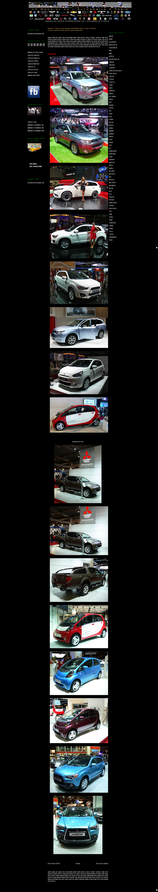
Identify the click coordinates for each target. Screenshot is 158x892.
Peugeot (111, 197)
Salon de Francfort (34, 55)
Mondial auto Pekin (34, 75)
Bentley (111, 56)
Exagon (111, 105)
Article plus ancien (102, 863)
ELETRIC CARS (101, 39)
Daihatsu (112, 91)
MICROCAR (57, 45)
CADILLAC (87, 37)
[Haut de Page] (157, 890)
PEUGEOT (75, 45)
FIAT (57, 41)
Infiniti (111, 137)
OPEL (71, 45)
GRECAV (71, 41)
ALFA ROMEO (59, 37)
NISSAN (68, 45)
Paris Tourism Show (36, 166)
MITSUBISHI (63, 45)
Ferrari (111, 108)
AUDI (63, 37)
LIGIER (68, 43)
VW (97, 47)
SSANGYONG (57, 47)
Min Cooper (112, 182)
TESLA (73, 47)
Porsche (111, 200)
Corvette (112, 82)
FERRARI (54, 41)
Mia (110, 177)
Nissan (111, 188)
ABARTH (49, 37)
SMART (51, 47)
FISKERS (60, 41)
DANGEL (83, 39)
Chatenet (112, 65)
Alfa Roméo (112, 42)
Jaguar (111, 142)
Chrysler (111, 76)
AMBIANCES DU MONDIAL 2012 (36, 125)
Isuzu (110, 139)
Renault (111, 205)
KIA (101, 41)
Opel (110, 191)
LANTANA (61, 43)
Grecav (111, 122)
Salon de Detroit (33, 70)
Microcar (111, 180)
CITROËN (55, 39)
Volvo (110, 240)
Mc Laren (111, 171)
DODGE (95, 39)
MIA (54, 45)
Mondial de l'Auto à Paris (35, 52)
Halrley (111, 125)
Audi (110, 50)
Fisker (111, 114)
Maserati (112, 162)
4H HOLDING (92, 45)
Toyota (111, 234)
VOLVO (94, 47)
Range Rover (113, 203)
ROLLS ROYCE (98, 45)
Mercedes (112, 174)
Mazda (111, 168)
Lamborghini (112, 151)
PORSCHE (82, 45)
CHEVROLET (98, 37)
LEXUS (65, 43)
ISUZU (91, 41)
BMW (79, 37)
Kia (110, 148)
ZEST (99, 47)
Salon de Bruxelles (34, 58)
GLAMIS (67, 41)
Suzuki (111, 228)
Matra (111, 165)
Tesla (111, 231)
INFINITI (88, 41)
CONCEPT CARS (65, 39)
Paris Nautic (33, 164)
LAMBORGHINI (51, 43)
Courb (111, 85)
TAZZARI (70, 47)
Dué (110, 102)
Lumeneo (112, 160)
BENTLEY (75, 37)
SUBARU (62, 47)
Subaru (111, 226)
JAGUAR (95, 41)
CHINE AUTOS (105, 37)
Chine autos (112, 73)
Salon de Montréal (33, 64)
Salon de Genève (33, 61)
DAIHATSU (79, 39)
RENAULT (87, 45)
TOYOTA (77, 47)
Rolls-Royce (113, 208)
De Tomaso (112, 96)
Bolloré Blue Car (114, 59)
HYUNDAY (83, 41)
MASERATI (98, 43)
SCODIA (106, 45)
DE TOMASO (88, 39)
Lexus (110, 157)
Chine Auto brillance (115, 71)
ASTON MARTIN (69, 37)
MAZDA (106, 43)
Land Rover (112, 154)
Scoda (111, 217)
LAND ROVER (105, 41)
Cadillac (111, 62)
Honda (111, 128)
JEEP (99, 41)
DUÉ (93, 39)
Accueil (78, 863)
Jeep (110, 145)
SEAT (49, 47)
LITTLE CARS (86, 43)
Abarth (111, 36)
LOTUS (81, 43)
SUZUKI (66, 47)
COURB (71, 39)
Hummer (111, 131)
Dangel (111, 94)
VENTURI (90, 47)
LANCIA (56, 43)
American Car (113, 45)
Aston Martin (113, 48)
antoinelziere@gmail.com (36, 34)
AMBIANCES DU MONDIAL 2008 (36, 131)
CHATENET (92, 37)
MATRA (102, 43)
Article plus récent (54, 863)
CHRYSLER (50, 39)
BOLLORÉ (83, 37)
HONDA (79, 41)
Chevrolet (112, 68)
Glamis (111, 119)
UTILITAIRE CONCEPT (83, 47)
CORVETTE (59, 39)
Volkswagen (112, 237)
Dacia (110, 88)
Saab (110, 214)
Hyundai (111, 134)
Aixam (110, 39)
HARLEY (75, 41)
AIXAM (53, 37)
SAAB (103, 45)
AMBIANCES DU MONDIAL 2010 (36, 128)
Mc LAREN (92, 43)
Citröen (111, 79)
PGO (78, 45)
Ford (110, 117)
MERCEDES (50, 45)
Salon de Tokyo (32, 72)
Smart (111, 220)
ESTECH (106, 39)
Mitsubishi (112, 185)
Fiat (110, 111)
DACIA (74, 39)
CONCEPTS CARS (32, 122)
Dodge (111, 99)
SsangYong (112, 223)
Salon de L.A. (31, 67)
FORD (64, 41)
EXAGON (50, 41)
